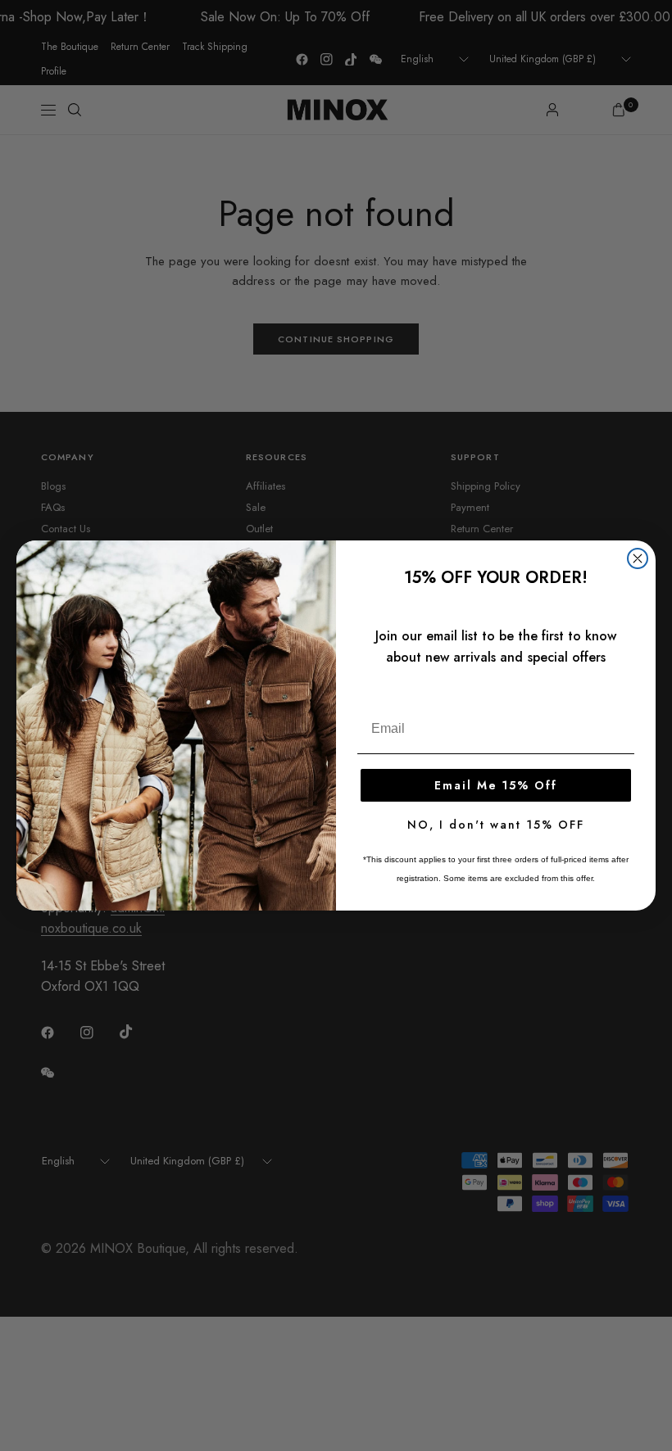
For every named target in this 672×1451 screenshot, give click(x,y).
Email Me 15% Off (495, 785)
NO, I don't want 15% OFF (495, 824)
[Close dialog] (637, 558)
